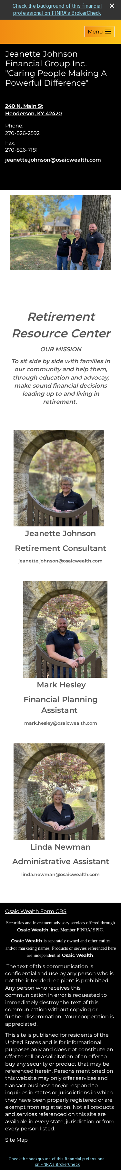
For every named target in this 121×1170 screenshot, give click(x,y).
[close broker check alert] (112, 5)
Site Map (16, 1140)
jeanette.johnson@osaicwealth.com (53, 160)
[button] (99, 31)
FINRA (83, 930)
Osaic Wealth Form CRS (35, 911)
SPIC (98, 930)
